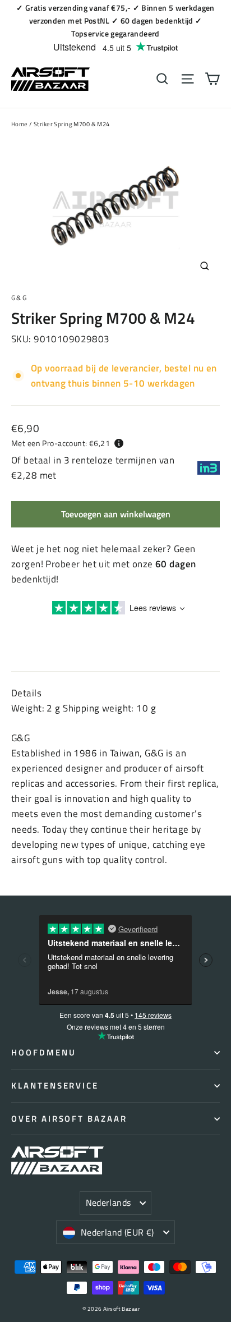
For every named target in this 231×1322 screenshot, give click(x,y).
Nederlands (108, 1202)
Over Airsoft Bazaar (69, 1118)
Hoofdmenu (43, 1052)
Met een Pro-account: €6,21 (60, 443)
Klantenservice (55, 1085)
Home (19, 124)
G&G (19, 297)
